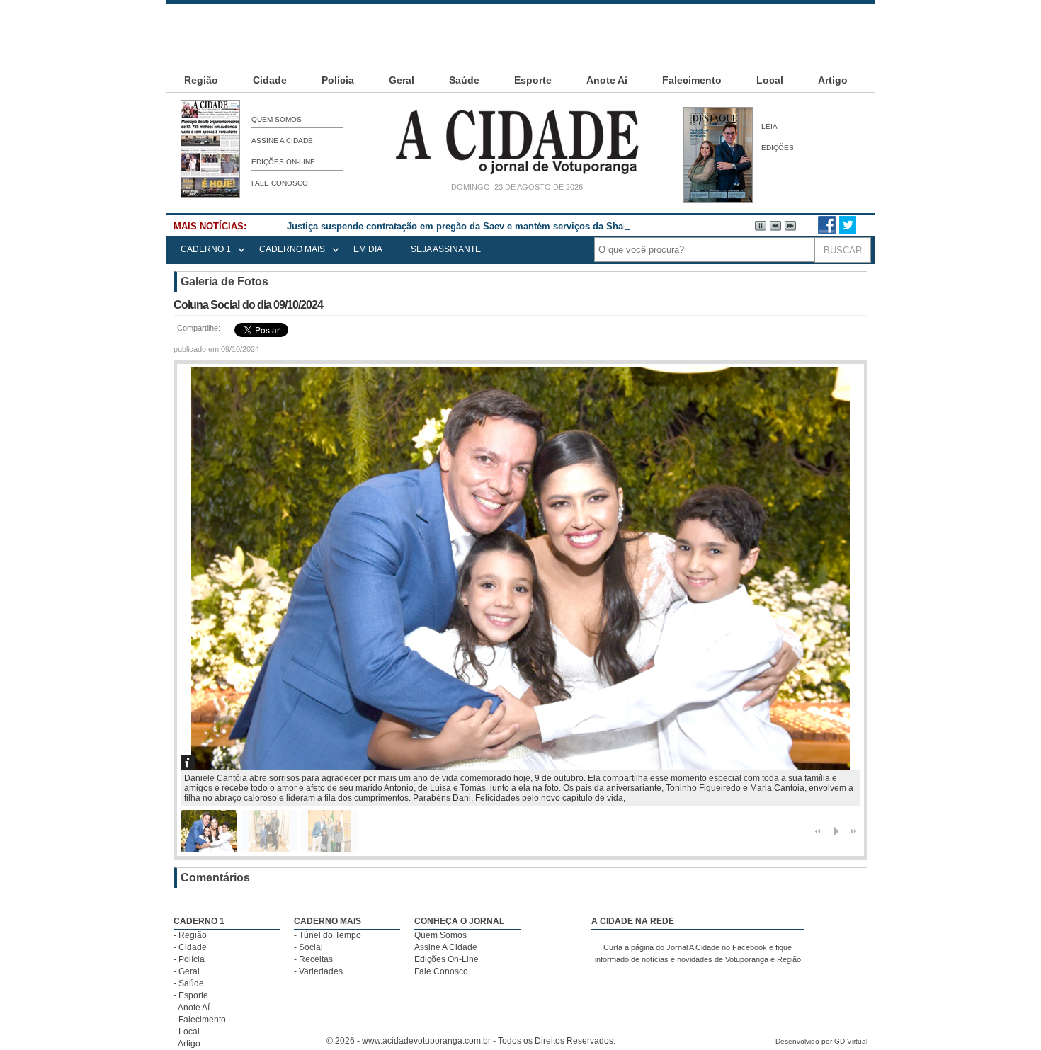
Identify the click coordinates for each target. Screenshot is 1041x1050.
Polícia (338, 80)
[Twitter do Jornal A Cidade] (847, 231)
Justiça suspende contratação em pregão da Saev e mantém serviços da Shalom (463, 226)
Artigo (833, 80)
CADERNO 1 (206, 249)
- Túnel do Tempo (327, 935)
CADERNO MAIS (292, 249)
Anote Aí (606, 80)
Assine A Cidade (282, 140)
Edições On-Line (283, 162)
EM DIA (367, 249)
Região (201, 80)
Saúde (464, 80)
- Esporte (191, 995)
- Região (190, 935)
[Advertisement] (520, 35)
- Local (187, 1032)
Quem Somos (276, 119)
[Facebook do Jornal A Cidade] (827, 231)
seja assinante (446, 249)
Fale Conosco (279, 183)
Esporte (533, 80)
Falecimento (692, 80)
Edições (777, 148)
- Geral (187, 971)
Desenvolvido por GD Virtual (821, 1041)
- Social (308, 947)
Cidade (270, 80)
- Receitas (313, 959)
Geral (401, 80)
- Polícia (189, 959)
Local (769, 80)
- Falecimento (200, 1020)
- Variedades (318, 971)
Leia (769, 126)
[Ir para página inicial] (517, 174)
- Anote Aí (192, 1007)
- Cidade (190, 947)
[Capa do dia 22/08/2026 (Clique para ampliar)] (210, 195)
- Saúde (189, 983)
